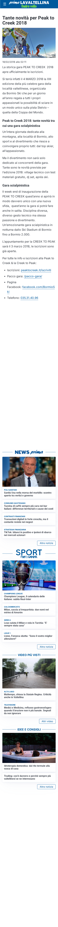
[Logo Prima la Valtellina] (29, 4)
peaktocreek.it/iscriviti (36, 270)
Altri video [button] (47, 721)
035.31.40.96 (29, 298)
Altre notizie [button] (46, 543)
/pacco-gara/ (33, 276)
